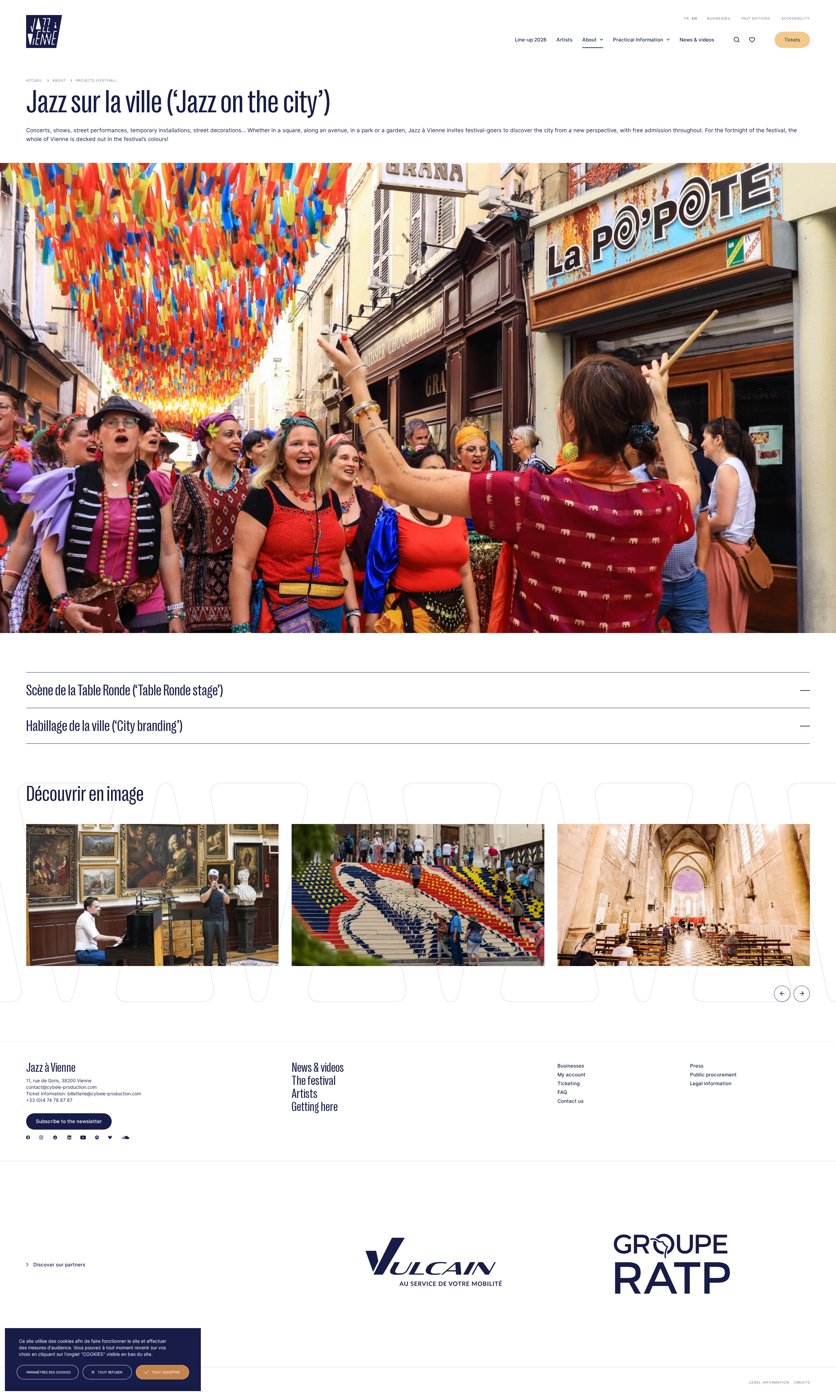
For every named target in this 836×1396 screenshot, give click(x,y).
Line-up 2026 (531, 40)
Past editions (756, 18)
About (589, 40)
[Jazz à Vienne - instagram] (41, 1137)
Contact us (570, 1101)
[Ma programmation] (752, 40)
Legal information (711, 1083)
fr (686, 18)
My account (571, 1074)
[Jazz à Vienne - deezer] (110, 1137)
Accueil (34, 80)
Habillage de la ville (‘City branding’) (104, 726)
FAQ (562, 1092)
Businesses (718, 18)
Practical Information (638, 40)
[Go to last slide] (782, 994)
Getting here (315, 1106)
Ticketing (568, 1083)
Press (696, 1065)
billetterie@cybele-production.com (104, 1093)
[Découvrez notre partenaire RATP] (670, 1264)
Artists (564, 40)
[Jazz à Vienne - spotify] (97, 1137)
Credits (802, 1382)
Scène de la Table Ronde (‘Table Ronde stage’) (124, 690)
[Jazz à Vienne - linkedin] (69, 1137)
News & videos (697, 40)
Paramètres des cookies (48, 1372)
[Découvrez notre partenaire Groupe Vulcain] (431, 1264)
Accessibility (795, 18)
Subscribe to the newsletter (69, 1121)
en (694, 18)
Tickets (792, 40)
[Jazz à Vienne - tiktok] (55, 1137)
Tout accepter (165, 1372)
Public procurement (713, 1074)
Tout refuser (110, 1372)
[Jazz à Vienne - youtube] (83, 1137)
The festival (314, 1080)
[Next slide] (802, 994)
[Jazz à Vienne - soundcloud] (125, 1137)
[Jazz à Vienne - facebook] (28, 1137)
